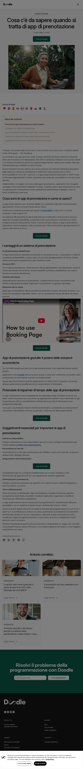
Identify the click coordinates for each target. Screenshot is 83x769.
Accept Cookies (40, 763)
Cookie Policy (49, 759)
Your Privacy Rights (24, 763)
